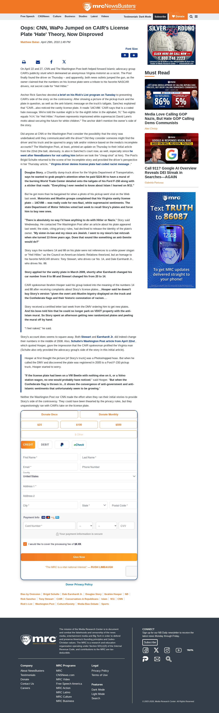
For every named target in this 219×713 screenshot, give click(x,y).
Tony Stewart (46, 599)
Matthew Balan (30, 42)
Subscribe (160, 16)
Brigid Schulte (51, 594)
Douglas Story (93, 594)
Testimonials (131, 16)
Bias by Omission (30, 594)
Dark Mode (145, 16)
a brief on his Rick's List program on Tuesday (86, 94)
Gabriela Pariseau (154, 182)
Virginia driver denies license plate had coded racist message (90, 164)
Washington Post (44, 604)
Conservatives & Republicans (81, 599)
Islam (104, 599)
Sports (105, 604)
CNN (120, 599)
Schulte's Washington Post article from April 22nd (103, 341)
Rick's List (26, 604)
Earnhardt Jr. (105, 336)
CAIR (59, 599)
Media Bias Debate (88, 604)
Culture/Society (66, 604)
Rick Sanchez (28, 599)
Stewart (86, 336)
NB (126, 594)
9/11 (112, 599)
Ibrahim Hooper (113, 594)
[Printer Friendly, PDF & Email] (38, 62)
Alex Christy (151, 128)
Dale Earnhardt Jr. (72, 594)
